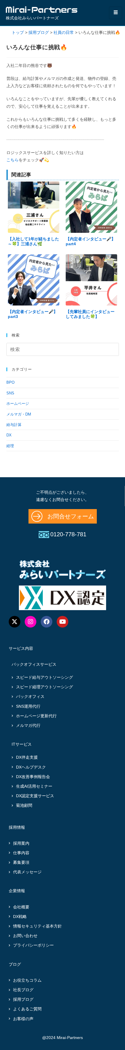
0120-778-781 (68, 534)
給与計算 (14, 424)
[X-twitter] (14, 622)
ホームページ (17, 403)
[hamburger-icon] (115, 13)
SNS (10, 393)
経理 (10, 446)
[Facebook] (46, 622)
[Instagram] (30, 622)
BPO (10, 382)
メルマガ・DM (18, 414)
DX (9, 435)
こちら (12, 160)
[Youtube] (62, 622)
